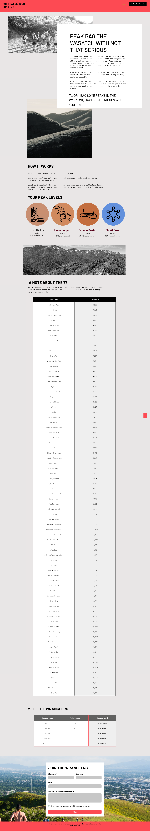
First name (52, 774)
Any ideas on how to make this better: (61, 791)
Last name (79, 774)
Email (50, 783)
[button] (89, 155)
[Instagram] (145, 415)
